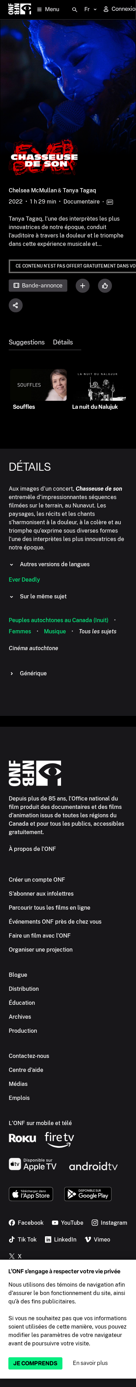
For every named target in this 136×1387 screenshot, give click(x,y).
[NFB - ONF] (19, 9)
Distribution (24, 989)
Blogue (18, 975)
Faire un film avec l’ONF (40, 935)
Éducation (22, 1003)
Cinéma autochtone (33, 648)
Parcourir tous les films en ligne (49, 907)
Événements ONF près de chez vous (55, 921)
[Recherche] (74, 10)
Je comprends (35, 1363)
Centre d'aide (26, 1070)
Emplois (19, 1098)
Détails (63, 342)
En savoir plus (90, 1363)
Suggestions (27, 342)
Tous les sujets (97, 631)
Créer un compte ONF (37, 879)
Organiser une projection (41, 949)
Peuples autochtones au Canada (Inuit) (58, 620)
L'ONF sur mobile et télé (40, 1123)
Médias (18, 1084)
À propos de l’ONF (32, 849)
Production (23, 1030)
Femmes (20, 631)
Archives (20, 1016)
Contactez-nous (29, 1056)
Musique (55, 631)
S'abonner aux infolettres (41, 893)
